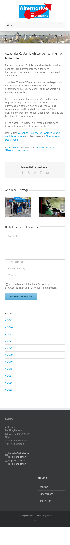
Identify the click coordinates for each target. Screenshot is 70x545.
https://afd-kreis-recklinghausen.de (18, 462)
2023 (10, 334)
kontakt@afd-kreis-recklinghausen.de (18, 455)
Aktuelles (9, 150)
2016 (10, 382)
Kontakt (44, 486)
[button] (7, 206)
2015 (10, 389)
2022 (10, 341)
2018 (10, 368)
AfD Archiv (13, 147)
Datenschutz (46, 493)
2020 (10, 355)
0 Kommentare (21, 150)
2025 (10, 320)
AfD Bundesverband (45, 147)
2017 (10, 375)
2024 (10, 327)
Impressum (45, 500)
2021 (10, 348)
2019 (10, 361)
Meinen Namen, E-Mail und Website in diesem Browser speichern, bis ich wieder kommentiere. (31, 286)
